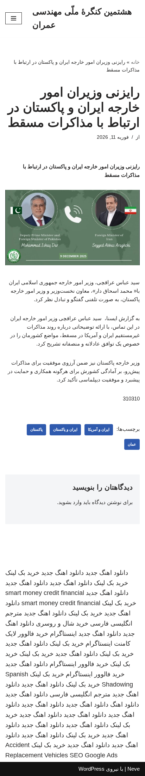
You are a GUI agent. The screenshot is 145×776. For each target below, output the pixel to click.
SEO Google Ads (94, 755)
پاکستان (36, 429)
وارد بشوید (70, 502)
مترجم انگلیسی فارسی (80, 694)
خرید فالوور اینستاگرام (79, 664)
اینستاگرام (63, 633)
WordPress (91, 769)
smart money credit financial (44, 592)
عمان (132, 444)
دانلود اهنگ (124, 704)
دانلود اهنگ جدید (107, 572)
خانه (135, 62)
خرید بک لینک (22, 572)
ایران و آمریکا (98, 429)
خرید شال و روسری (62, 623)
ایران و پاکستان (65, 429)
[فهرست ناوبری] (13, 18)
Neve (133, 769)
